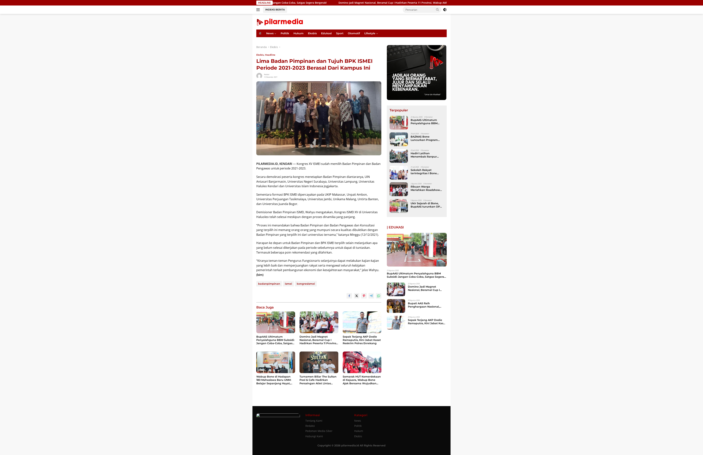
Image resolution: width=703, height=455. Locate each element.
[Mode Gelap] (445, 10)
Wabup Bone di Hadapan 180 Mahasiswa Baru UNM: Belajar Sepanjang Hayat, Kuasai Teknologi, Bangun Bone (273, 380)
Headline (270, 54)
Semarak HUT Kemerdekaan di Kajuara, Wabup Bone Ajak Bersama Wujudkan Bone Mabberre (362, 380)
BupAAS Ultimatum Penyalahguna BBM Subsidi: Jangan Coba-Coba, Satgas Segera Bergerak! (275, 340)
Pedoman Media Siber (318, 431)
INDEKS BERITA (275, 9)
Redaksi (266, 74)
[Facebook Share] (349, 296)
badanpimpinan (269, 283)
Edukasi (326, 33)
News (270, 33)
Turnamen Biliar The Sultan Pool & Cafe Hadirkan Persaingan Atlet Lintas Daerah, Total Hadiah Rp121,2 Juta (318, 380)
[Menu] (258, 10)
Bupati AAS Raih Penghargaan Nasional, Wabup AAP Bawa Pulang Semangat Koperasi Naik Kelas (425, 305)
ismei (288, 283)
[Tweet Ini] (356, 296)
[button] (437, 9)
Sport (339, 33)
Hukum (298, 33)
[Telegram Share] (371, 296)
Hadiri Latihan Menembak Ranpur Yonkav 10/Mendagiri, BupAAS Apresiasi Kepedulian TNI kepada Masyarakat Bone (426, 155)
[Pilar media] (279, 21)
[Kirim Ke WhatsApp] (378, 296)
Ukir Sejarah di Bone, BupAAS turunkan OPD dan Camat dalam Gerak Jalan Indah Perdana (427, 205)
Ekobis (312, 33)
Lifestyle (369, 33)
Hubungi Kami (314, 436)
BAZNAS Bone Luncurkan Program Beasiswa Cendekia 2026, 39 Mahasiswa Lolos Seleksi (424, 138)
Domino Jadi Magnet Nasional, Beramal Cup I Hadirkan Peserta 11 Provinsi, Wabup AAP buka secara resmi (367, 2)
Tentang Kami (313, 420)
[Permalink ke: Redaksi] (259, 75)
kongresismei (306, 283)
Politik (285, 33)
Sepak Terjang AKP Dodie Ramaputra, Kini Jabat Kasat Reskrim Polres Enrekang (362, 340)
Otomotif (354, 33)
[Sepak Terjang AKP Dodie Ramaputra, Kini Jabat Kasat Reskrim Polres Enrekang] (362, 322)
